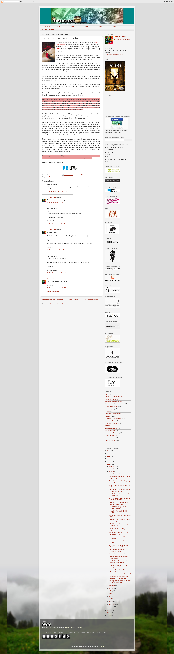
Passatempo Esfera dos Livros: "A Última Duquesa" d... (119, 486)
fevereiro (112, 604)
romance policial (110, 438)
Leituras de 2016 (61, 26)
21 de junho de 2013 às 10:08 (56, 223)
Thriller (107, 425)
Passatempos (109, 409)
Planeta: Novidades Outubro (118, 554)
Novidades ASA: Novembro (117, 474)
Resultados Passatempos (113, 413)
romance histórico (111, 435)
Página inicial (74, 300)
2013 (109, 461)
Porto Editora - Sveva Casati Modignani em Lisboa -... (118, 561)
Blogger (101, 646)
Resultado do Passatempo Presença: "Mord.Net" (117, 550)
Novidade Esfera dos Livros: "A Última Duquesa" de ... (118, 503)
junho (111, 593)
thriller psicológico (111, 440)
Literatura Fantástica (111, 399)
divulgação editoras (111, 428)
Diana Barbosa (52, 197)
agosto (111, 588)
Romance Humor (110, 421)
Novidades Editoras (111, 406)
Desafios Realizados (48, 30)
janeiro (111, 607)
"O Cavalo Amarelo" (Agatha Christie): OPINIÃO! (118, 507)
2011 (109, 610)
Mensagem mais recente (53, 300)
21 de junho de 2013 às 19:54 (56, 288)
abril (110, 599)
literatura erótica (110, 430)
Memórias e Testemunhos (113, 401)
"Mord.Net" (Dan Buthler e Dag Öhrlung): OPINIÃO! (118, 546)
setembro (112, 585)
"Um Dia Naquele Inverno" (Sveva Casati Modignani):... (119, 498)
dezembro (112, 466)
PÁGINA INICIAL (47, 26)
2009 (109, 615)
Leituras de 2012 (117, 26)
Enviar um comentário (52, 291)
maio (110, 596)
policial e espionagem (112, 433)
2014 (109, 458)
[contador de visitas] (56, 638)
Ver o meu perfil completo (122, 39)
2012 (109, 464)
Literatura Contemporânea (113, 396)
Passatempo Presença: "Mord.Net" (120, 574)
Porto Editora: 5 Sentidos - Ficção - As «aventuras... (120, 494)
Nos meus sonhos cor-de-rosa (114, 404)
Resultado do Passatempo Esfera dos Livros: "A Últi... (119, 477)
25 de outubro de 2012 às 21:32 (57, 191)
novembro (112, 469)
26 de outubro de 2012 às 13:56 (57, 202)
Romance (52, 177)
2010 (109, 613)
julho (110, 591)
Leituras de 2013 (103, 26)
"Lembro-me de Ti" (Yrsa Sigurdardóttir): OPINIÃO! (117, 529)
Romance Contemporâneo (113, 418)
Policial (107, 411)
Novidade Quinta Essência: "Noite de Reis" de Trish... (119, 520)
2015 (109, 456)
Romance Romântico (112, 423)
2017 (109, 451)
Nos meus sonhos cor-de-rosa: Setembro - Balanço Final (118, 577)
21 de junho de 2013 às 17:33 (56, 272)
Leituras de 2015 (75, 26)
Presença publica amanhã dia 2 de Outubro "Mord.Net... (120, 581)
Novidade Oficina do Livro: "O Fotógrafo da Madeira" (118, 566)
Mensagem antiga (93, 300)
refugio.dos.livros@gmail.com (114, 54)
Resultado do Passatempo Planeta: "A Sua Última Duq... (120, 490)
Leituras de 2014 (89, 26)
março (111, 601)
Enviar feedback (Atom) (57, 304)
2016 (109, 453)
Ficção (107, 394)
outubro (111, 471)
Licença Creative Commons (73, 627)
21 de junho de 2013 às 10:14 (56, 250)
